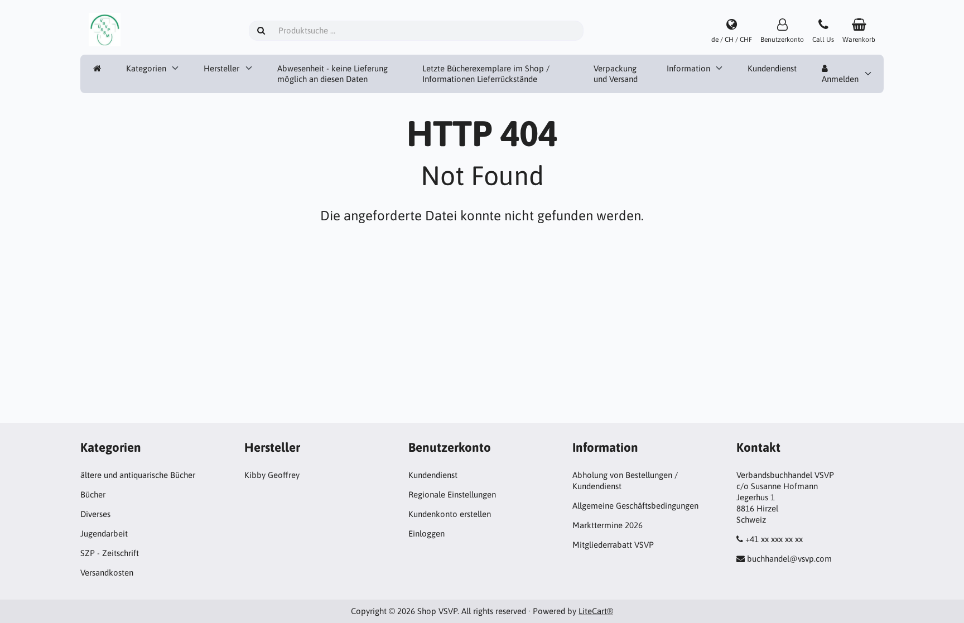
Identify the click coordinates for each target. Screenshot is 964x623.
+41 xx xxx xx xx (774, 539)
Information (688, 68)
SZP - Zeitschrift (109, 553)
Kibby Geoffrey (272, 475)
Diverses (95, 514)
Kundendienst (772, 68)
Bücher (92, 494)
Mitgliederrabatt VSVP (613, 544)
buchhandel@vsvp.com (789, 558)
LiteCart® (596, 611)
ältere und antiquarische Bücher (137, 475)
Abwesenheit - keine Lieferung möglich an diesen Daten (332, 74)
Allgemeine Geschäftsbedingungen (635, 505)
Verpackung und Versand (616, 74)
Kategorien (146, 68)
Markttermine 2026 (607, 525)
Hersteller (221, 68)
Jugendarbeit (104, 533)
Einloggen (426, 533)
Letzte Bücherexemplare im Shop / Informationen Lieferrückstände (486, 74)
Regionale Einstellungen (452, 494)
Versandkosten (106, 572)
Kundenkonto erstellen (449, 514)
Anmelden (840, 79)
